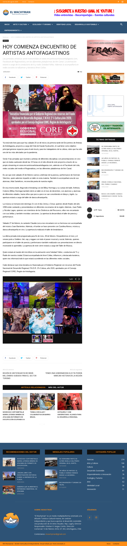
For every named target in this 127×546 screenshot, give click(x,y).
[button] (121, 25)
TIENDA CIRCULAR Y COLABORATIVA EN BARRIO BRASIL (40, 414)
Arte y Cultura (20, 24)
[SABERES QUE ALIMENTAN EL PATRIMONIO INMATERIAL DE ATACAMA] (9, 490)
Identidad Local (63, 24)
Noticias (5, 37)
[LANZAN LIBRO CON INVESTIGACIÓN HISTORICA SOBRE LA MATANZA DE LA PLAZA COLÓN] (9, 476)
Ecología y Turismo (42, 24)
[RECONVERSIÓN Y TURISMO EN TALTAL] (93, 173)
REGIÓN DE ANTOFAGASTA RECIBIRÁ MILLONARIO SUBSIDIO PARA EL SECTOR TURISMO (19, 375)
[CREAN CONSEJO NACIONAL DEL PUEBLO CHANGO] (93, 185)
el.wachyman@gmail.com (56, 534)
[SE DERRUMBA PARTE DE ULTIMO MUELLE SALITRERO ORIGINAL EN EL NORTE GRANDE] (93, 149)
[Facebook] (118, 1)
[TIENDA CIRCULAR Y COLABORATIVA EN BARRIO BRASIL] (42, 401)
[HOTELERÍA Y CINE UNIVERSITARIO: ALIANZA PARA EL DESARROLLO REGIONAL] (69, 401)
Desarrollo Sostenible (86, 24)
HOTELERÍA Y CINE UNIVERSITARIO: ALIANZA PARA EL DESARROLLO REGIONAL (69, 414)
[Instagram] (122, 1)
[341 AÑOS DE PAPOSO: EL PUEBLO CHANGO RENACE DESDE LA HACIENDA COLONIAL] (93, 161)
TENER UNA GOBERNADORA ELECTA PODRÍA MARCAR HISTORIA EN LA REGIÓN (63, 374)
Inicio (24, 2)
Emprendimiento (12, 30)
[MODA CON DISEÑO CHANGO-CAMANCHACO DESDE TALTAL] (93, 197)
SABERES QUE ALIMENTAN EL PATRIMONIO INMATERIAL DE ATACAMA (27, 489)
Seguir (122, 216)
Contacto (31, 2)
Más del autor (56, 387)
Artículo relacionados (33, 387)
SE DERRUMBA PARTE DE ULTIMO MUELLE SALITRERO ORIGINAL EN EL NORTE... (111, 149)
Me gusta (121, 210)
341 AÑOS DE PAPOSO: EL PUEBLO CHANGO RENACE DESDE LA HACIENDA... (110, 160)
